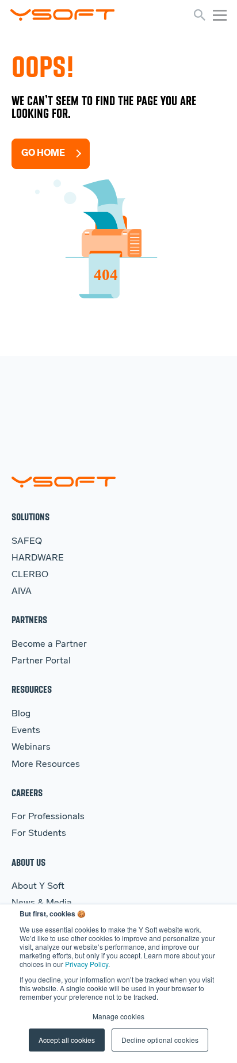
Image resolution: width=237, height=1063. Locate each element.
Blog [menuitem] (21, 714)
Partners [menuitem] (29, 619)
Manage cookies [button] (118, 1016)
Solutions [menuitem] (30, 517)
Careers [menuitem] (27, 792)
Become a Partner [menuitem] (49, 644)
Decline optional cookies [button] (159, 1040)
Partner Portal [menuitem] (41, 661)
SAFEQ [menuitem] (27, 541)
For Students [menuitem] (39, 833)
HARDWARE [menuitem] (38, 558)
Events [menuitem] (26, 730)
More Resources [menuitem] (46, 764)
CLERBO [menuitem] (30, 575)
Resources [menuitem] (32, 689)
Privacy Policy (86, 964)
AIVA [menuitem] (22, 591)
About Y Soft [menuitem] (38, 886)
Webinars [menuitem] (31, 747)
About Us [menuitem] (28, 862)
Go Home (43, 153)
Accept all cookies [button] (67, 1040)
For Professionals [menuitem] (48, 817)
